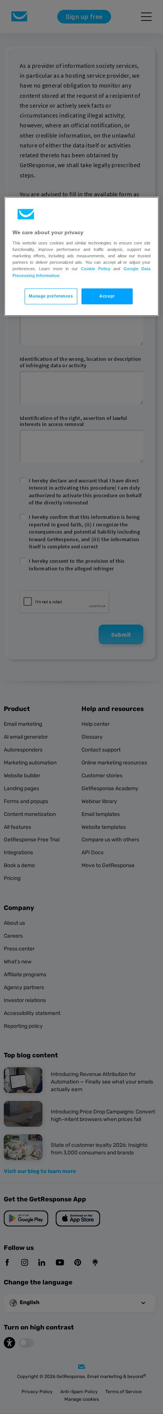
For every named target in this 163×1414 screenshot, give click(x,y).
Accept (106, 296)
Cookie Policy (95, 269)
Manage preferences (51, 296)
